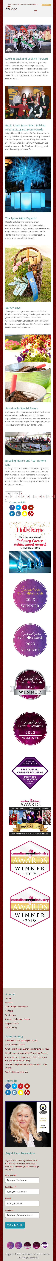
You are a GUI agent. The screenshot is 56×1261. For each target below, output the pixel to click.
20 (23, 496)
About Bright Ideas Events (16, 1006)
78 (48, 496)
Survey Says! (13, 307)
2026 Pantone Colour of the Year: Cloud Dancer (26, 1053)
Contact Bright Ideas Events (17, 1019)
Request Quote (12, 1023)
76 (40, 496)
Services (9, 1002)
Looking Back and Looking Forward (26, 58)
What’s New (10, 1015)
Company (9, 1210)
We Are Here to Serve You (16, 1072)
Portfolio (9, 1011)
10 (19, 496)
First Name (10, 1175)
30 (28, 496)
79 (53, 496)
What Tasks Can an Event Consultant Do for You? (27, 1049)
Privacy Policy (11, 1027)
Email (8, 1198)
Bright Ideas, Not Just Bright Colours (21, 1040)
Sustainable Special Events (21, 408)
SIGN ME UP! (15, 1225)
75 (35, 496)
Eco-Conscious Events (15, 1044)
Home (8, 998)
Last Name (10, 1187)
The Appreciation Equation (21, 218)
